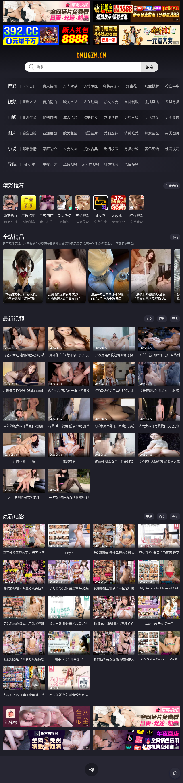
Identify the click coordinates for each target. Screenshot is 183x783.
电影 (12, 117)
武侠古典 (90, 148)
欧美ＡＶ (70, 101)
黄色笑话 (152, 148)
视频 (12, 102)
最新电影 (13, 516)
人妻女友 (70, 148)
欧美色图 (70, 133)
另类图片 (172, 133)
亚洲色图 (50, 133)
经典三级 (131, 117)
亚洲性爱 (29, 117)
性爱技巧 (172, 148)
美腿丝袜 (111, 133)
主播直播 (152, 101)
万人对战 (70, 86)
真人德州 (50, 86)
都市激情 (29, 148)
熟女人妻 (111, 101)
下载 (175, 237)
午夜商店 (50, 164)
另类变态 (172, 117)
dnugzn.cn (91, 55)
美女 (149, 319)
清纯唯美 (131, 133)
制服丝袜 (111, 117)
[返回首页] (175, 773)
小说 (12, 149)
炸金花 (131, 86)
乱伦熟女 (152, 117)
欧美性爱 (90, 117)
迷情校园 (111, 148)
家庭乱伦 (50, 148)
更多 (175, 319)
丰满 (149, 516)
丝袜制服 (131, 101)
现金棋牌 (152, 86)
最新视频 (13, 318)
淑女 (162, 516)
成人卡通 (70, 117)
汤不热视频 (91, 164)
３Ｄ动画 (90, 101)
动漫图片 (90, 133)
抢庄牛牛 (172, 86)
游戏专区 (90, 86)
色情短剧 (131, 164)
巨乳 (162, 319)
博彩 (12, 86)
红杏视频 (111, 164)
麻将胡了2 (111, 86)
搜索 (149, 66)
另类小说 (131, 148)
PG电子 (29, 86)
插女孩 (29, 164)
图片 (12, 133)
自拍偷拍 (50, 101)
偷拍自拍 (50, 117)
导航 (12, 164)
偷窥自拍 (29, 133)
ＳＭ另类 (172, 101)
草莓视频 (70, 164)
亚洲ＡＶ (29, 101)
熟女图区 (152, 133)
